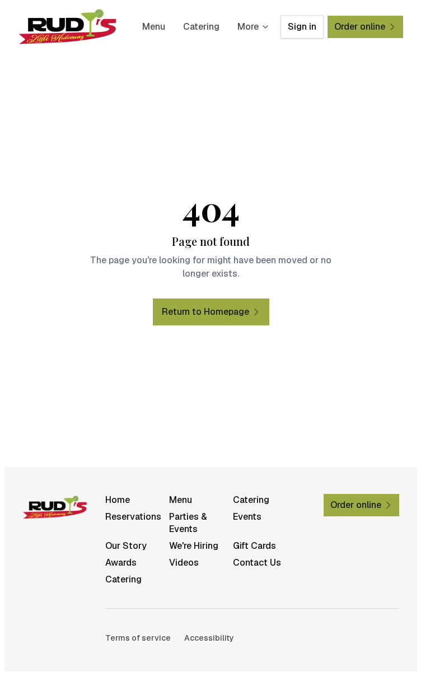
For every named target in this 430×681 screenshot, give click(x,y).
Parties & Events (188, 523)
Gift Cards (254, 546)
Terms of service (138, 638)
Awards (121, 562)
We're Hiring (193, 546)
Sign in (302, 26)
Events (247, 517)
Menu (153, 26)
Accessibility (209, 638)
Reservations (132, 517)
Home (117, 500)
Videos (184, 562)
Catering (201, 26)
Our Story (126, 546)
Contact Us (257, 562)
